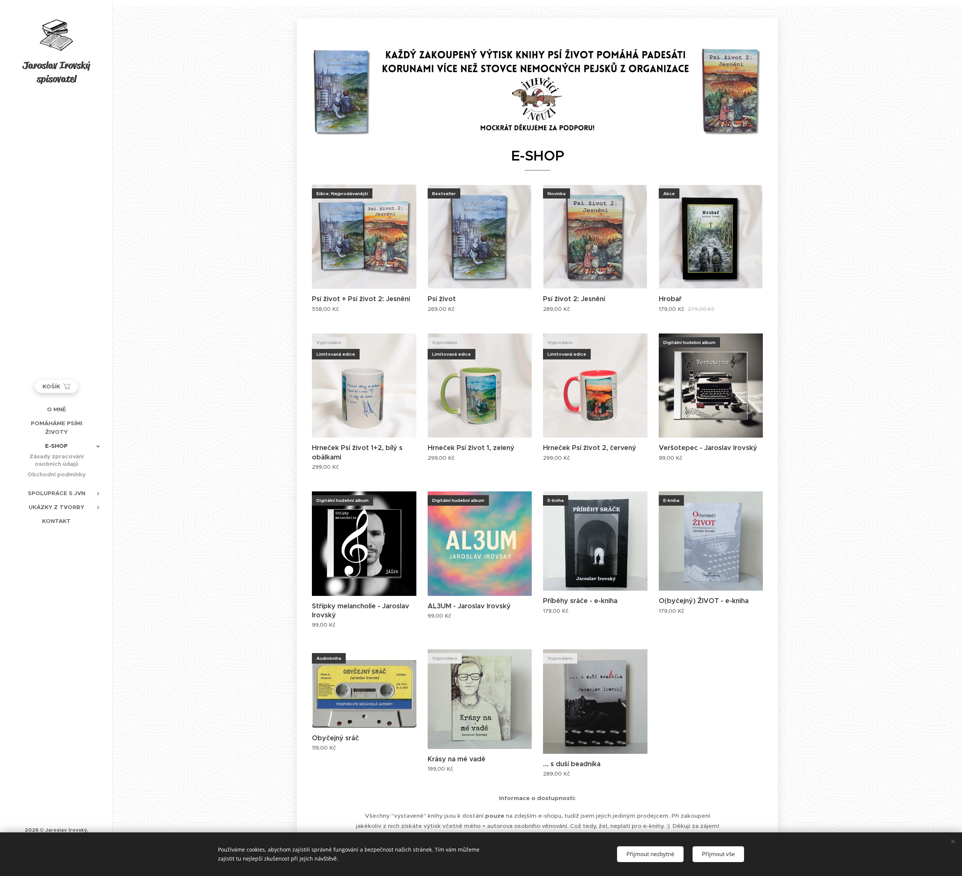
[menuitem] (56, 409)
